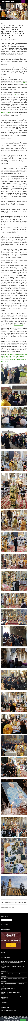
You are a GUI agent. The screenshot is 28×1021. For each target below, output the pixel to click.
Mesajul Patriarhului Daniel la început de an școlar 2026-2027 (13, 984)
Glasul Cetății (16, 94)
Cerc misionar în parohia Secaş (7, 906)
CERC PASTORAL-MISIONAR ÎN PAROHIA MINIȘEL (12, 1001)
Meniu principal (26, 1)
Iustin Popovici (13, 39)
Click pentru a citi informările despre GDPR (10, 1010)
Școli (6, 114)
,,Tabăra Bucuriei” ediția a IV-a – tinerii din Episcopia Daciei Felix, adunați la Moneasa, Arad (14, 974)
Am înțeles (23, 1020)
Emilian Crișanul (18, 325)
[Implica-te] (11, 940)
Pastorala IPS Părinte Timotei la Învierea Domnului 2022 (13, 902)
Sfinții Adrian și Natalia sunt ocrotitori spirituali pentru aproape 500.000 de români (13, 979)
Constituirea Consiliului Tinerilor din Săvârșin (10, 992)
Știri (2, 23)
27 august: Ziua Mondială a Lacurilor (9, 970)
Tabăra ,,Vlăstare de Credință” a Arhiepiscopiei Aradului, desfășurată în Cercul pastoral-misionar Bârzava (13, 962)
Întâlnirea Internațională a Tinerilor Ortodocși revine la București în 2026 (13, 996)
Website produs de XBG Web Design (8, 1016)
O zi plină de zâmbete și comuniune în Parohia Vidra (12, 966)
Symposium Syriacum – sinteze (8, 988)
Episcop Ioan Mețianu (21, 82)
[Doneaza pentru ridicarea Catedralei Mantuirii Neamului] (6, 929)
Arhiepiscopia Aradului (7, 1)
